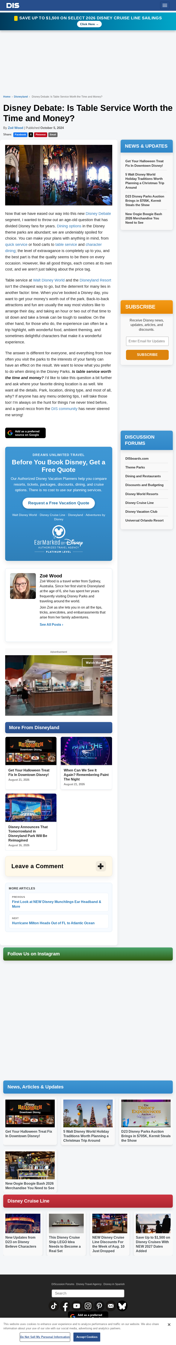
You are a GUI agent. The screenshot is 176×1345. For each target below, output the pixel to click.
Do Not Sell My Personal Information (45, 1337)
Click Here (87, 24)
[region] (88, 1331)
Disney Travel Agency (89, 1284)
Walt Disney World (49, 280)
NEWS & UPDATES (146, 146)
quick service (16, 244)
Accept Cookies (86, 1337)
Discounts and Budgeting (144, 485)
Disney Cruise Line (139, 503)
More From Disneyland (34, 727)
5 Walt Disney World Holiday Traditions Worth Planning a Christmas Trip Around (86, 1136)
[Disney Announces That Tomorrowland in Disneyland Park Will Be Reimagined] (30, 808)
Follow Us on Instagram (34, 953)
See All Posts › (51, 624)
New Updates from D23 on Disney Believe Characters (20, 1242)
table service (66, 244)
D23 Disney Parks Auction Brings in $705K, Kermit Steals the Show (144, 200)
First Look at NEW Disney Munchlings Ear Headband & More (56, 902)
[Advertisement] (148, 398)
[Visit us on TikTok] (54, 1305)
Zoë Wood (15, 128)
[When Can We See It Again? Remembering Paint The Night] (86, 751)
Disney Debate (98, 213)
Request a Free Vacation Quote (58, 503)
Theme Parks (135, 467)
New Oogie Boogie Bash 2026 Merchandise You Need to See (143, 218)
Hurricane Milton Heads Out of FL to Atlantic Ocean (53, 921)
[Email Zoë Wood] (43, 633)
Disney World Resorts (141, 494)
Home (7, 96)
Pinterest (41, 134)
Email (53, 134)
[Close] (169, 1324)
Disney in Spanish (114, 1284)
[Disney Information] (13, 5)
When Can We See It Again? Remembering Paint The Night (86, 774)
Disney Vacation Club (141, 511)
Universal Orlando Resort (144, 520)
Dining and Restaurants (143, 476)
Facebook (20, 134)
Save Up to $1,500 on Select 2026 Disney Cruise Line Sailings (90, 18)
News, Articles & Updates (36, 1086)
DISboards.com (137, 458)
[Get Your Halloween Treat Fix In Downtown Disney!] (30, 751)
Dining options (69, 226)
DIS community (64, 409)
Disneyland (21, 96)
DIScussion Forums (63, 1284)
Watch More (94, 662)
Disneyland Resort (95, 280)
